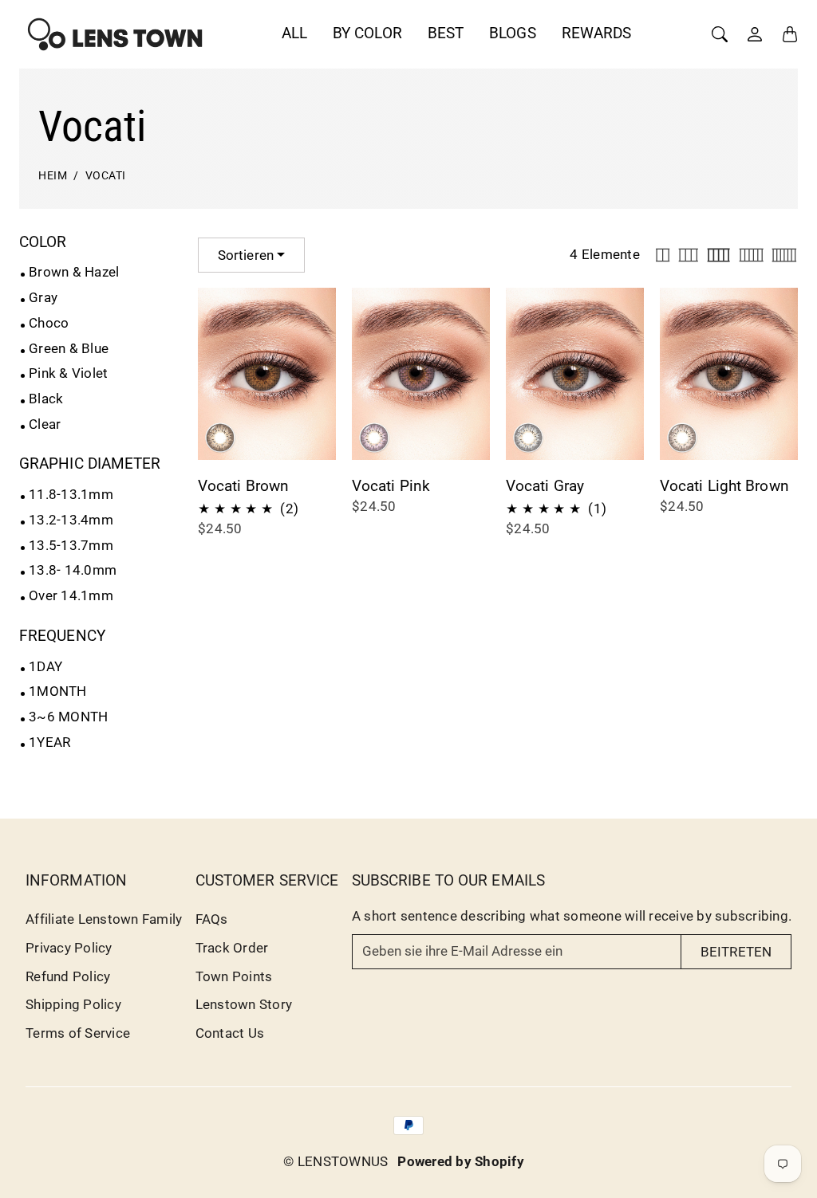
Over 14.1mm (71, 595)
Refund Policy (68, 976)
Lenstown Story (244, 1004)
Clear (45, 424)
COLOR (43, 242)
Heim (52, 176)
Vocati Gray (545, 486)
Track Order (232, 948)
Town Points (234, 976)
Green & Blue (69, 348)
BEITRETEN (736, 952)
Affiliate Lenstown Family (104, 919)
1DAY (45, 666)
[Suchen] (719, 34)
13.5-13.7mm (71, 545)
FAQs (211, 919)
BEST (446, 33)
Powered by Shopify (460, 1161)
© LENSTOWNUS (335, 1161)
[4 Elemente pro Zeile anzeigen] (718, 255)
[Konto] (754, 34)
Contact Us (230, 1033)
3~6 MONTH (68, 717)
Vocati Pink (391, 486)
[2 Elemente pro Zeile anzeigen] (663, 255)
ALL (294, 33)
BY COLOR (367, 33)
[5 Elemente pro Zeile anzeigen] (751, 255)
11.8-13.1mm (71, 494)
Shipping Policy (73, 1004)
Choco (49, 323)
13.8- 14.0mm (72, 570)
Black (46, 399)
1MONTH (58, 691)
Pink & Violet (68, 373)
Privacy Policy (69, 948)
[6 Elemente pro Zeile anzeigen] (784, 255)
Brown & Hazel (74, 272)
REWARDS (597, 33)
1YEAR (49, 742)
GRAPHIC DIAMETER (90, 463)
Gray (43, 297)
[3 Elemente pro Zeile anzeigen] (688, 255)
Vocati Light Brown (724, 486)
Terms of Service (78, 1033)
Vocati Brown (243, 486)
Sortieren (246, 255)
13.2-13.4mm (71, 520)
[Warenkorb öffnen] (789, 34)
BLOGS (512, 33)
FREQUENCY (62, 635)
